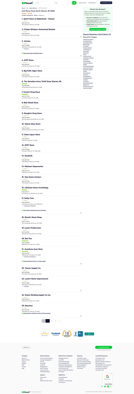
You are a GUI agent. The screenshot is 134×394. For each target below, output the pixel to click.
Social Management (64, 363)
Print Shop (86, 81)
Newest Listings (81, 366)
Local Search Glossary (101, 368)
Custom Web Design (64, 361)
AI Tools (42, 361)
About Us (24, 358)
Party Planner (86, 73)
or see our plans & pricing (104, 350)
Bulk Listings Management (84, 363)
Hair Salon (86, 59)
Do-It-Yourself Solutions (46, 358)
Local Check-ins (44, 370)
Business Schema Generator (102, 361)
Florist (84, 54)
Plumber (85, 79)
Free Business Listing (104, 347)
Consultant (86, 51)
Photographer (87, 76)
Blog (23, 368)
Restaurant (86, 85)
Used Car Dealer (87, 88)
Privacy (32, 392)
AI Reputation (43, 366)
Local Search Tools (100, 358)
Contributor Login (82, 358)
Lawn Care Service (88, 68)
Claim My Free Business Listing (97, 29)
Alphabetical (29, 15)
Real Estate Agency (88, 83)
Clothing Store (87, 49)
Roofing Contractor (88, 86)
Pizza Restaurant (87, 78)
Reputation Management (65, 365)
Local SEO (61, 360)
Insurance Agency (88, 63)
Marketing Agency (88, 69)
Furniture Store (87, 56)
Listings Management (46, 360)
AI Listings (43, 363)
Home (23, 8)
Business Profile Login (83, 360)
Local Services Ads (63, 368)
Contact (24, 366)
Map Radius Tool (99, 360)
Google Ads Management (65, 366)
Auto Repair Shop (87, 43)
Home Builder (86, 61)
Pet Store (85, 74)
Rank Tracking (44, 368)
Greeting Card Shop (88, 58)
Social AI (42, 365)
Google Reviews (63, 377)
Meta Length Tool (100, 363)
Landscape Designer (88, 66)
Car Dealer (86, 46)
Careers (24, 361)
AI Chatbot (61, 371)
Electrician (86, 53)
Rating (35, 15)
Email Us (27, 347)
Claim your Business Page (84, 361)
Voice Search (62, 382)
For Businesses (92, 2)
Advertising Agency (88, 39)
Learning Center (99, 370)
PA (27, 8)
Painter (85, 71)
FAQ (41, 379)
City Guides (80, 368)
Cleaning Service (87, 48)
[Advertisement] (38, 318)
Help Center (43, 377)
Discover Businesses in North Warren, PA (97, 34)
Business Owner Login (46, 380)
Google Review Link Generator (103, 365)
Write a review (82, 2)
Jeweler (85, 64)
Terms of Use (38, 392)
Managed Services (63, 358)
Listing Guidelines (81, 365)
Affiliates (24, 363)
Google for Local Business (65, 380)
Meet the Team (26, 360)
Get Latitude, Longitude (101, 366)
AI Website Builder (45, 371)
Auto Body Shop (87, 41)
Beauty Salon (86, 44)
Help (23, 365)
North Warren (33, 8)
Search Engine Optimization (66, 370)
